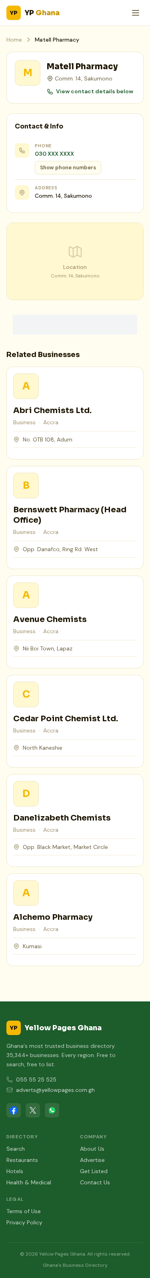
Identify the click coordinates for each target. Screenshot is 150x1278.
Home (14, 39)
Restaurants (22, 1160)
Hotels (14, 1171)
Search (15, 1148)
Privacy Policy (24, 1222)
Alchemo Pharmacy (52, 917)
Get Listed (94, 1171)
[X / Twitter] (33, 1110)
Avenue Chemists (50, 619)
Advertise (92, 1160)
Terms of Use (23, 1211)
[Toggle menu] (136, 13)
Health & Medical (28, 1182)
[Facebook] (13, 1110)
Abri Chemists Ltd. (52, 410)
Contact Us (95, 1182)
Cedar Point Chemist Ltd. (65, 719)
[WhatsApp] (52, 1110)
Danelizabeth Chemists (62, 818)
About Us (92, 1148)
